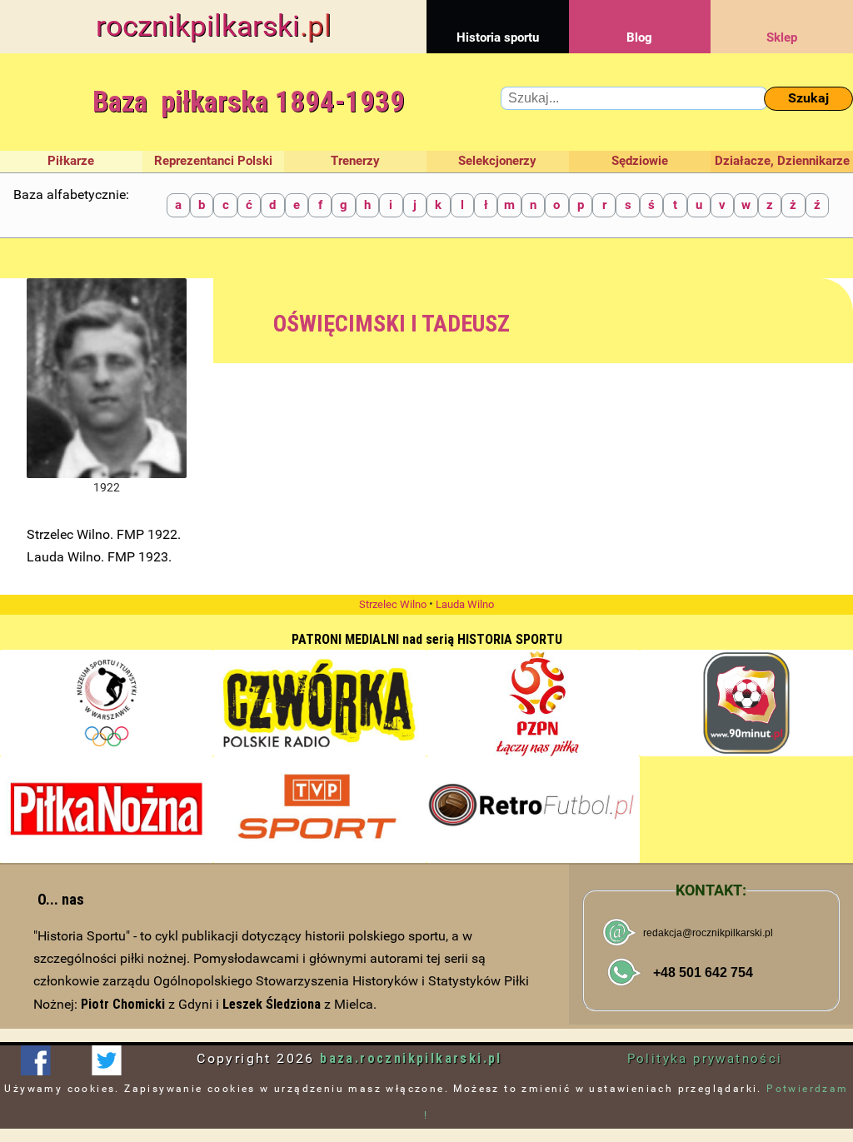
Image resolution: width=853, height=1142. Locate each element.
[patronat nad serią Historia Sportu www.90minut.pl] (746, 703)
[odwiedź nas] (106, 1060)
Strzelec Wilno (392, 604)
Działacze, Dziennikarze (782, 160)
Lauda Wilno (465, 604)
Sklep (781, 37)
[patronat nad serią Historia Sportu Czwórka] (319, 703)
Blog (639, 37)
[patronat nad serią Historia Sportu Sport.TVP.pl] (319, 809)
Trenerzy (355, 160)
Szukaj (808, 98)
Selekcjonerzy (497, 160)
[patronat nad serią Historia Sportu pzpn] (533, 703)
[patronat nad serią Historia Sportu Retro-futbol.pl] (533, 809)
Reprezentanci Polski (213, 160)
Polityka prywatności (705, 1058)
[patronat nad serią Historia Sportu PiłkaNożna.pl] (106, 809)
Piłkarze (70, 160)
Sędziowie (639, 160)
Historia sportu (497, 37)
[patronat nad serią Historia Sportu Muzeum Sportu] (106, 703)
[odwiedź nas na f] (35, 1060)
